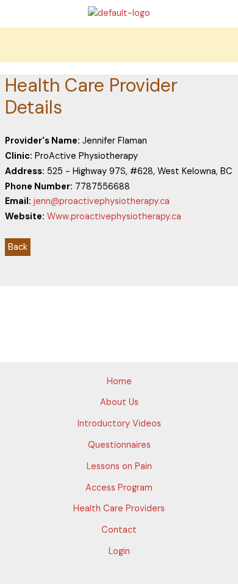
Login (119, 551)
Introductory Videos (119, 423)
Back (17, 247)
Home (119, 381)
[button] (119, 45)
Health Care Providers (119, 508)
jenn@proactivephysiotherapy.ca (102, 201)
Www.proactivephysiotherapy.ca (114, 216)
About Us (119, 402)
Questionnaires (119, 445)
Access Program (119, 488)
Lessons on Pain (119, 466)
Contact (119, 530)
